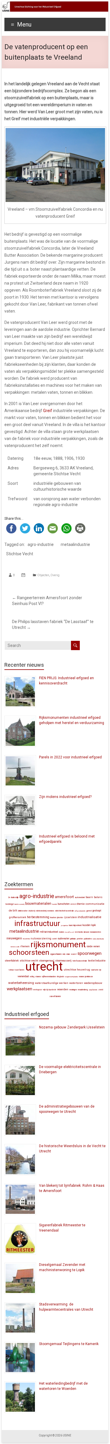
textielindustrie (97, 960)
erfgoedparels (80, 911)
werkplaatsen (19, 988)
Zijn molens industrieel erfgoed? (65, 797)
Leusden (86, 925)
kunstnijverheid (75, 925)
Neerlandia (79, 932)
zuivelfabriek (55, 996)
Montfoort (69, 932)
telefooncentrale (79, 961)
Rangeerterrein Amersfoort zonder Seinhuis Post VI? (47, 600)
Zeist (100, 989)
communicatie (95, 903)
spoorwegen (89, 953)
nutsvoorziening (41, 938)
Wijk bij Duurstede (49, 990)
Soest (74, 954)
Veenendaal (23, 976)
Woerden (62, 989)
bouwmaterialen (38, 904)
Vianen (38, 976)
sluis (68, 954)
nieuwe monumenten (92, 932)
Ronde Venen (93, 946)
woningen (73, 990)
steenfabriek (12, 960)
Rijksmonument (58, 944)
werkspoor (37, 990)
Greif (47, 410)
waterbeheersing (21, 983)
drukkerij (31, 911)
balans (98, 897)
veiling (32, 976)
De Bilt (13, 910)
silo (63, 954)
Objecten (43, 575)
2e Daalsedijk (13, 897)
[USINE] (55, 4)
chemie (81, 903)
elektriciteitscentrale (64, 910)
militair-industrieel (49, 931)
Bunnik (54, 904)
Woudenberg (83, 990)
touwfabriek (19, 970)
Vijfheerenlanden (49, 976)
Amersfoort (64, 897)
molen (61, 932)
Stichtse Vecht (19, 553)
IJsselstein (70, 917)
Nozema (26, 939)
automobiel (80, 897)
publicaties (88, 939)
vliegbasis (60, 976)
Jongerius (64, 925)
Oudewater (63, 938)
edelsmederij (41, 911)
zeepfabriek (93, 990)
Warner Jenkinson (86, 976)
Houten (53, 917)
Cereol (73, 904)
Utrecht (44, 966)
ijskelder (60, 917)
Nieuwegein (14, 938)
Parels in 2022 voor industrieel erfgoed (70, 757)
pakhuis (73, 939)
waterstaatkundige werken (51, 983)
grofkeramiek (17, 917)
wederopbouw (93, 982)
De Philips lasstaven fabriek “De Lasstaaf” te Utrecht (53, 624)
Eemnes (50, 910)
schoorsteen (29, 952)
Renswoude (15, 946)
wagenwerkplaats (71, 976)
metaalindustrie (75, 544)
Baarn (89, 897)
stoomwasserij (63, 960)
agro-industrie (41, 544)
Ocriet (54, 939)
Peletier (80, 939)
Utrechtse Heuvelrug (77, 969)
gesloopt (96, 910)
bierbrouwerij (19, 904)
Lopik (93, 925)
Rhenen (25, 946)
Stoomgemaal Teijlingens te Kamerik (69, 1344)
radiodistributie (98, 939)
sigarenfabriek (56, 954)
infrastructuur (37, 923)
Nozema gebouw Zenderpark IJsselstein (72, 1027)
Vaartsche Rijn (96, 970)
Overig (55, 575)
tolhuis (11, 970)
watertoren (76, 983)
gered (89, 910)
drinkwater (23, 910)
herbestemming (38, 917)
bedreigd (9, 904)
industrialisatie (89, 917)
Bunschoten (64, 903)
